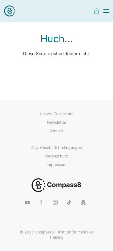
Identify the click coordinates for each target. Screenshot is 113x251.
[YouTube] (27, 202)
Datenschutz (56, 156)
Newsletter (56, 122)
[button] (96, 11)
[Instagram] (55, 202)
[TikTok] (69, 202)
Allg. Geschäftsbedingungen (56, 147)
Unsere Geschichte (57, 113)
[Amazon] (83, 202)
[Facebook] (41, 202)
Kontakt (56, 130)
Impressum (56, 164)
